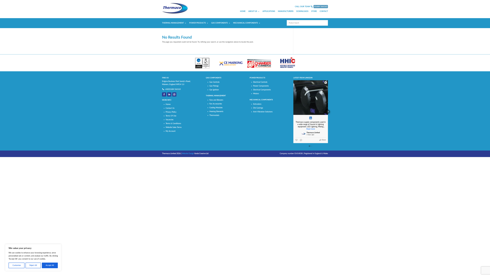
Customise (17, 265)
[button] (293, 112)
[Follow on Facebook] (164, 94)
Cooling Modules (216, 108)
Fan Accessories (215, 104)
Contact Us (170, 108)
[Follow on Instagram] (174, 94)
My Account (170, 131)
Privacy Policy (171, 112)
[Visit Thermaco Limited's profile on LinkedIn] (303, 134)
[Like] (296, 140)
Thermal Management (173, 23)
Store (314, 11)
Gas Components (219, 23)
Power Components (261, 86)
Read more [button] (310, 129)
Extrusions (257, 104)
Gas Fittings (214, 86)
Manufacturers (285, 11)
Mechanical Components (245, 23)
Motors (256, 94)
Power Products (197, 23)
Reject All (33, 265)
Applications (268, 11)
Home (243, 11)
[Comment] (300, 140)
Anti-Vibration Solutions (263, 112)
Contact (324, 11)
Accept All (50, 265)
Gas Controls (214, 82)
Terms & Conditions (173, 123)
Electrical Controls (260, 82)
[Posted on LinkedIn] (310, 117)
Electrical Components (262, 90)
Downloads (302, 11)
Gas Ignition (214, 90)
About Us (252, 11)
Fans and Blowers (216, 100)
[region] (33, 257)
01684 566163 (320, 7)
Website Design (188, 153)
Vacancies (169, 120)
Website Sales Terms (174, 127)
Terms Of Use (171, 116)
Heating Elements (216, 111)
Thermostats (214, 115)
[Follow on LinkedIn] (169, 94)
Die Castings (258, 108)
